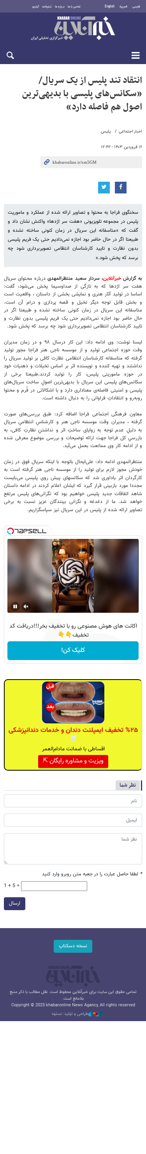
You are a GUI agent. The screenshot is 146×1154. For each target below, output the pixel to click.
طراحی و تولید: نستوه (70, 1014)
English (109, 6)
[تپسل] (10, 531)
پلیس (106, 131)
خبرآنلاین (73, 29)
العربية (123, 6)
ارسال (14, 903)
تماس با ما (74, 6)
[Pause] (15, 606)
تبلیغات (47, 6)
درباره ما (60, 6)
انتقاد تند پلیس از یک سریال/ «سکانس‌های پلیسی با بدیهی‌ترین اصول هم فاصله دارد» (82, 94)
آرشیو (35, 6)
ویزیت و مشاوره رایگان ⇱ (73, 761)
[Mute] (26, 606)
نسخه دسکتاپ (73, 946)
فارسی (136, 6)
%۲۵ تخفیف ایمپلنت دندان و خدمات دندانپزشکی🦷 (73, 734)
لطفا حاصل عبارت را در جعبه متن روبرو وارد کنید (92, 874)
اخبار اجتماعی (130, 131)
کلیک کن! (73, 650)
